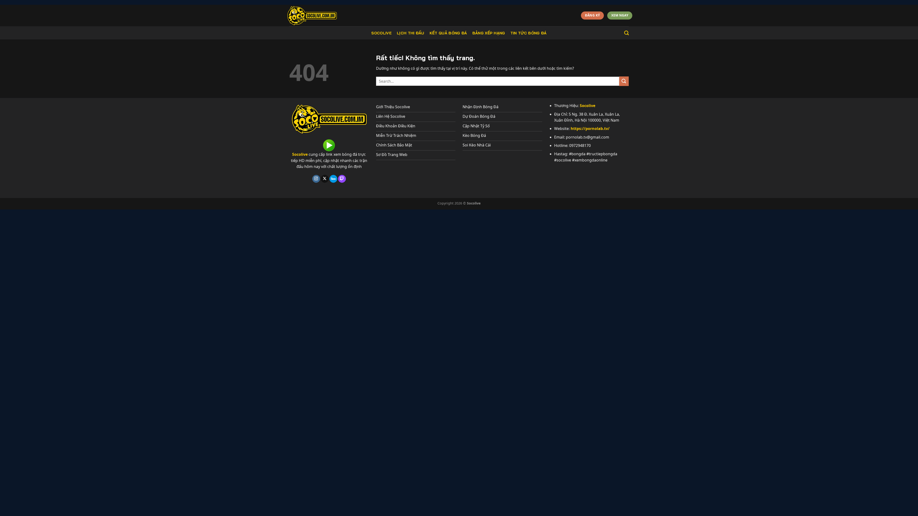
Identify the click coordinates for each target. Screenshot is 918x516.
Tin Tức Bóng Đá (528, 33)
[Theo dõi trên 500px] (333, 179)
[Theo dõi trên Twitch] (342, 179)
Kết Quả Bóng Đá (448, 33)
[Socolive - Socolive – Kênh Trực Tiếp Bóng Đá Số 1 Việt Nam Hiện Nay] (322, 15)
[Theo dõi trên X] (325, 179)
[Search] (626, 33)
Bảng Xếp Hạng (488, 33)
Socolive (381, 33)
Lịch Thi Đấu (410, 33)
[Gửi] (624, 81)
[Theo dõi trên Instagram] (316, 179)
